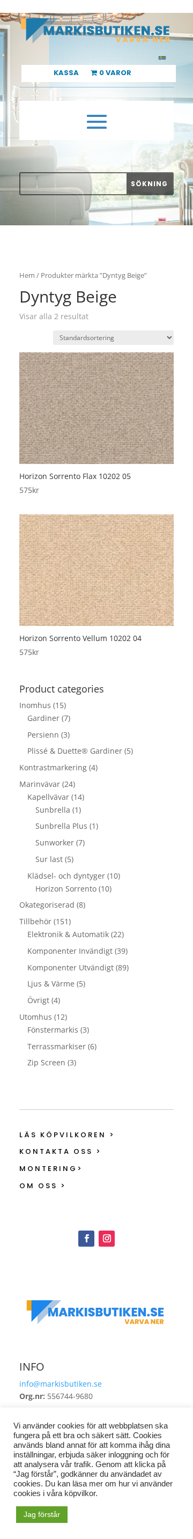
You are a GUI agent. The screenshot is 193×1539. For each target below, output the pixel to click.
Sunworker (54, 842)
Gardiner (43, 718)
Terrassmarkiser (56, 1046)
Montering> (51, 1169)
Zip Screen (46, 1062)
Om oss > (42, 1186)
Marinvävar (39, 784)
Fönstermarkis (52, 1030)
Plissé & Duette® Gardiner (74, 751)
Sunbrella (52, 810)
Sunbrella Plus (61, 826)
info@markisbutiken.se (60, 1384)
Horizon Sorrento (65, 888)
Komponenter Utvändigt (70, 967)
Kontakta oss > (60, 1151)
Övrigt (38, 1000)
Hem (27, 275)
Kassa (66, 73)
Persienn (43, 735)
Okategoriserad (47, 905)
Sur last (49, 859)
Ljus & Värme (51, 983)
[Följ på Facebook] (86, 1239)
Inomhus (35, 705)
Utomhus (35, 1017)
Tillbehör (35, 921)
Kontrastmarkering (53, 767)
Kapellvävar (48, 797)
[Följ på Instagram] (107, 1239)
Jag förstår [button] (42, 1514)
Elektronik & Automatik (68, 934)
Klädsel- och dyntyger (66, 876)
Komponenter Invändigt (70, 951)
